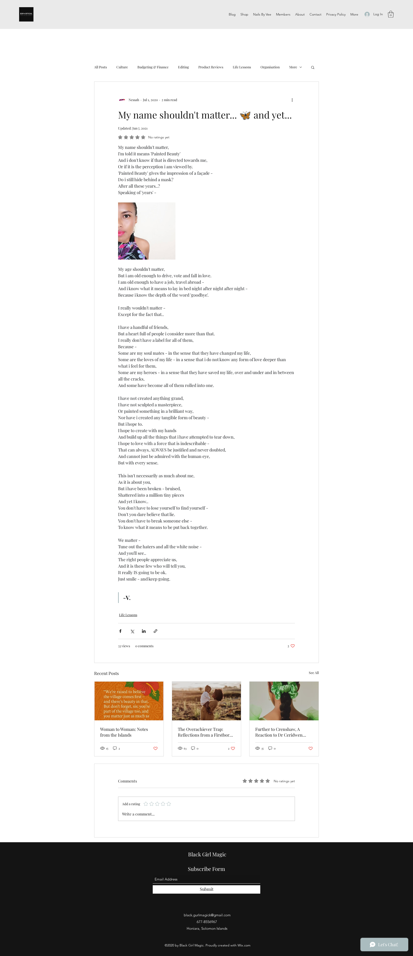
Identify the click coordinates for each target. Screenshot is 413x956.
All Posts (100, 67)
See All (314, 672)
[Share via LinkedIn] (143, 631)
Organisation (270, 67)
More (293, 67)
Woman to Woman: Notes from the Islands (124, 732)
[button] (391, 14)
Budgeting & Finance (152, 67)
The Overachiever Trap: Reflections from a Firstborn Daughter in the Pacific (205, 732)
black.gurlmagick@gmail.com (207, 915)
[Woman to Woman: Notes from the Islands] (128, 701)
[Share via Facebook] (120, 631)
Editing (183, 67)
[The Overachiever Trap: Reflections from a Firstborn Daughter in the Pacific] (206, 701)
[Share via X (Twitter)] (132, 631)
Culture (122, 67)
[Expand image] (146, 231)
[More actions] (292, 100)
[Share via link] (155, 631)
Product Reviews (210, 67)
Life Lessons (242, 67)
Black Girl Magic (207, 854)
